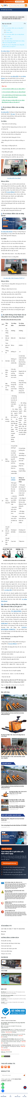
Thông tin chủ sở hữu (6, 953)
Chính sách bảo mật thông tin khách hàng (10, 943)
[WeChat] (2, 1084)
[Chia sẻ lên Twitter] (9, 687)
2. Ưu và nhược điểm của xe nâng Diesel (14, 34)
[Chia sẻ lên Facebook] (7, 687)
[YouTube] (5, 1067)
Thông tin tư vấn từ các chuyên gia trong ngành (14, 902)
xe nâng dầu (7, 685)
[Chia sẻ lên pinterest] (12, 687)
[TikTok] (9, 1067)
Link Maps (14, 1032)
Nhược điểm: (9, 32)
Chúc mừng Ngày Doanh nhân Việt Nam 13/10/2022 (13, 825)
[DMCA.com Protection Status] (5, 1056)
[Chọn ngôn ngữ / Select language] (25, 1087)
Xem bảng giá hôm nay (9, 863)
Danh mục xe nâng (7, 9)
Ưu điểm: (8, 30)
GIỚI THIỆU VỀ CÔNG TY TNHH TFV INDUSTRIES (13, 928)
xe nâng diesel (14, 685)
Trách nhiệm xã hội (10, 910)
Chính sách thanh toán (6, 945)
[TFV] (5, 5)
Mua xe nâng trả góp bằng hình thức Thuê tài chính (14, 891)
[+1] (15, 687)
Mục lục (6, 25)
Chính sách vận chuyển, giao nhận (9, 948)
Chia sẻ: (3, 687)
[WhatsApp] (2, 1087)
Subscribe (24, 1075)
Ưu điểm (8, 36)
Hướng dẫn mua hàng (6, 940)
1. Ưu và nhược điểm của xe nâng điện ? (14, 28)
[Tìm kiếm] (26, 5)
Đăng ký (3, 934)
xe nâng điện (21, 685)
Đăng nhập (3, 931)
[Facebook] (2, 1067)
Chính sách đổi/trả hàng (6, 951)
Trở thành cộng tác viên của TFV (13, 882)
